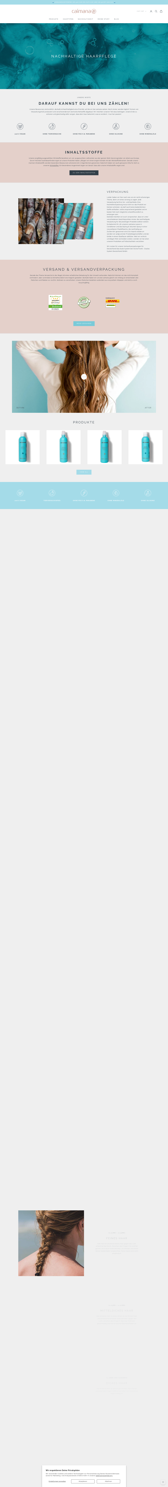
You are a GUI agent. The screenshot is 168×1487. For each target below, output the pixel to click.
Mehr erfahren (84, 323)
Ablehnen (108, 1481)
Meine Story (104, 19)
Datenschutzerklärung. (104, 1475)
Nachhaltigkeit (85, 19)
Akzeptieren (83, 1481)
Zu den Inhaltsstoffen (84, 173)
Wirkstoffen (54, 165)
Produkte (53, 19)
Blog (116, 19)
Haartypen (68, 19)
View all (84, 472)
